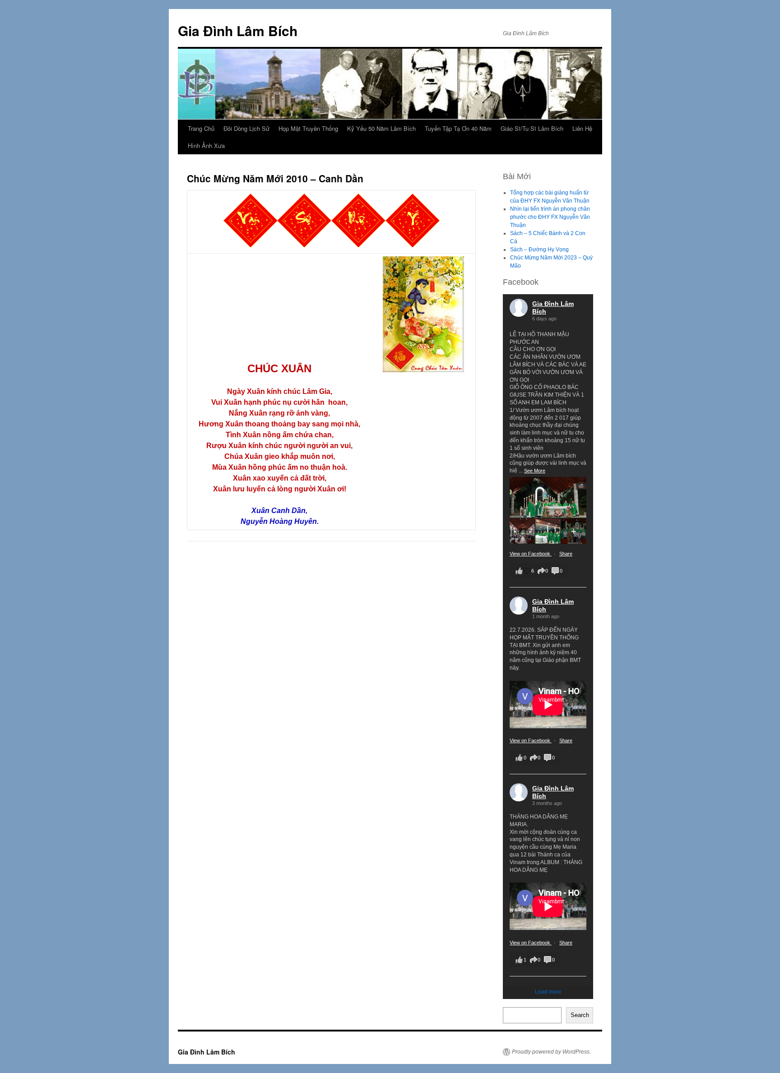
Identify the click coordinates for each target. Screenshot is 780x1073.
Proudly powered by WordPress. (551, 1052)
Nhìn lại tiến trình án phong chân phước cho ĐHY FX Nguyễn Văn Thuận (550, 217)
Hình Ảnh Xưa (206, 145)
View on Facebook (531, 553)
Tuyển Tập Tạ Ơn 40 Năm (458, 128)
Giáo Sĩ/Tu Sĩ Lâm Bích (532, 128)
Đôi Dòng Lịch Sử (246, 128)
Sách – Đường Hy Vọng (539, 249)
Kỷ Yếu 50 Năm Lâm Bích (381, 128)
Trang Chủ (201, 128)
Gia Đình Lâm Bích (237, 30)
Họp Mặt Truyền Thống (308, 128)
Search (580, 1015)
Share (565, 553)
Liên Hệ (582, 128)
